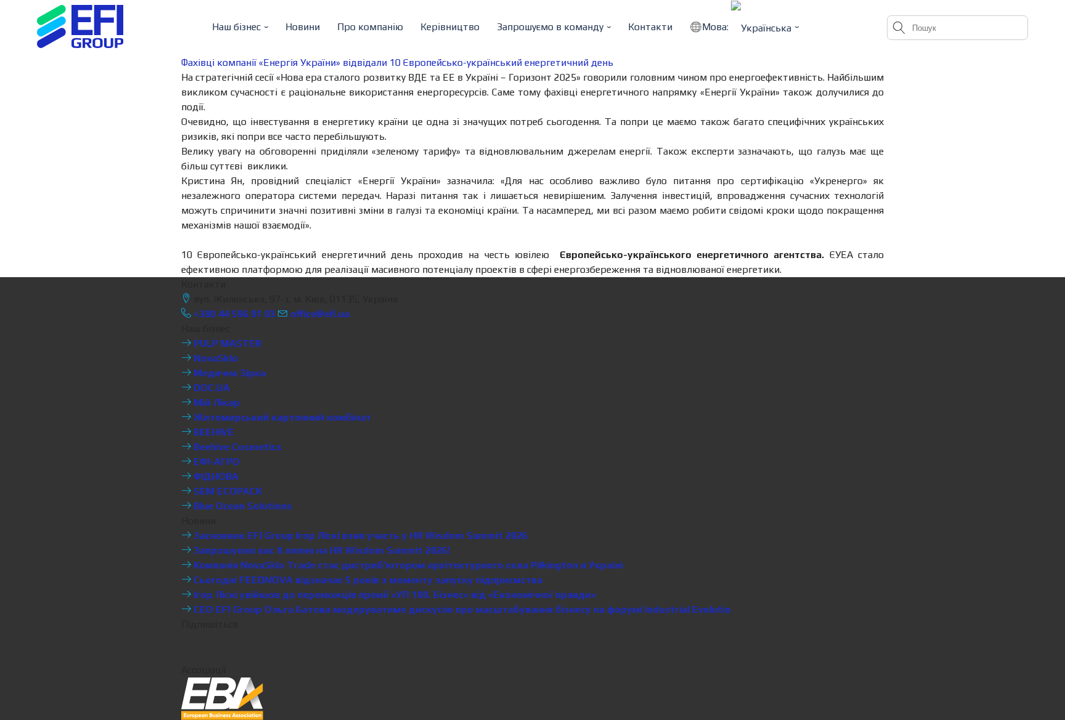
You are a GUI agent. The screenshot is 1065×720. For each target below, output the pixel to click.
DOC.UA (210, 388)
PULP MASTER (226, 343)
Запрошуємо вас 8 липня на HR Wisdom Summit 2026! (320, 550)
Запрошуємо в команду (550, 27)
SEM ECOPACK (227, 491)
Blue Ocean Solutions (241, 506)
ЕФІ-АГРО (215, 461)
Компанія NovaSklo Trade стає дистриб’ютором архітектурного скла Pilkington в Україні (407, 565)
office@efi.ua (319, 314)
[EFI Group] (80, 26)
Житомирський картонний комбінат (281, 417)
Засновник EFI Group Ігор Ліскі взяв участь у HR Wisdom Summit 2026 (359, 535)
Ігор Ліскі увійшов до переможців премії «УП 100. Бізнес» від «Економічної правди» (393, 595)
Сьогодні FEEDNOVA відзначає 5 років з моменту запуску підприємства (366, 580)
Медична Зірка (228, 373)
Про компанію (370, 27)
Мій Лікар (215, 402)
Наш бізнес (236, 27)
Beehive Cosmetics (236, 447)
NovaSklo (214, 358)
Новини (302, 27)
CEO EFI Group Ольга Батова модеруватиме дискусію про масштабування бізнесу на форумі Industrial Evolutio (461, 609)
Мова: (716, 27)
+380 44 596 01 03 (233, 314)
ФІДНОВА (215, 476)
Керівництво (449, 27)
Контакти (650, 27)
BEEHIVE (212, 432)
